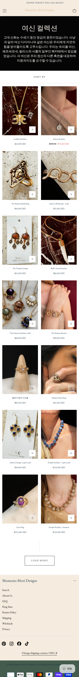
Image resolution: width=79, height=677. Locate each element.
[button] (4, 10)
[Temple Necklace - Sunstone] (59, 499)
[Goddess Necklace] (20, 110)
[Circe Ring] (20, 499)
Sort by (39, 76)
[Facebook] (19, 643)
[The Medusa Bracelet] (59, 304)
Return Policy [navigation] (9, 612)
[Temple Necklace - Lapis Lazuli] (59, 434)
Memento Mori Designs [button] (19, 580)
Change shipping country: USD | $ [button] (39, 652)
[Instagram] (11, 643)
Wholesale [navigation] (7, 623)
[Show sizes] (32, 129)
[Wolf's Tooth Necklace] (59, 240)
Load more (39, 560)
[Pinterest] (3, 643)
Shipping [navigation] (6, 618)
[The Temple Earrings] (20, 240)
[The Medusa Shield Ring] (20, 175)
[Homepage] (39, 10)
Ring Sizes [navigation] (7, 606)
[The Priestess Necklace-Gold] (20, 304)
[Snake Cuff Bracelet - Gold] (59, 175)
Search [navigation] (5, 590)
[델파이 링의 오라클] (20, 369)
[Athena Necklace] (59, 110)
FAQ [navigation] (4, 601)
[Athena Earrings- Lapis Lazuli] (20, 434)
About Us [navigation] (7, 595)
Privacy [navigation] (6, 629)
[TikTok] (26, 643)
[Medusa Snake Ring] (59, 369)
